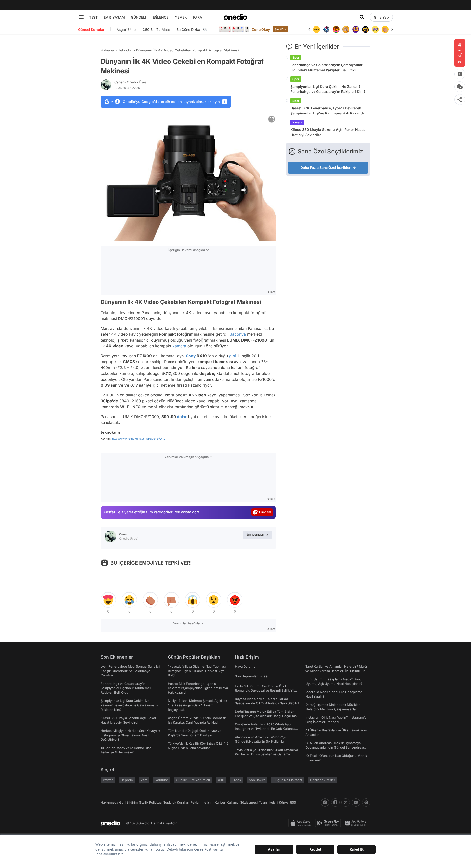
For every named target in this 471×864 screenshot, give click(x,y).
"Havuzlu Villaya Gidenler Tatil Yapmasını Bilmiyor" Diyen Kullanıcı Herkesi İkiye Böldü (198, 670)
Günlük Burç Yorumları (193, 780)
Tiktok (236, 780)
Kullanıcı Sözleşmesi (242, 802)
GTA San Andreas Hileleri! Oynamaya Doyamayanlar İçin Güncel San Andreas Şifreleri (335, 747)
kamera (179, 345)
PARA (197, 17)
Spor (295, 57)
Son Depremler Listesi (251, 676)
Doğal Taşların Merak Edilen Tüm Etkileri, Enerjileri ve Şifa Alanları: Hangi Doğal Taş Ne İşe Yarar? (266, 716)
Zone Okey (261, 29)
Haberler (107, 50)
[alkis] (385, 29)
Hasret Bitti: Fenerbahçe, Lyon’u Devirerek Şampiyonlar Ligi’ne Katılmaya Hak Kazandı (327, 110)
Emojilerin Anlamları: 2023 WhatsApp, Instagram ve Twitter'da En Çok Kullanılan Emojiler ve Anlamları (266, 728)
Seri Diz (280, 29)
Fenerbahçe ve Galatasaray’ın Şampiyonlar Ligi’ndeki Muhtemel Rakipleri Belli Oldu (326, 67)
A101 (221, 780)
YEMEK (181, 17)
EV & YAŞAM (114, 17)
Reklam (195, 802)
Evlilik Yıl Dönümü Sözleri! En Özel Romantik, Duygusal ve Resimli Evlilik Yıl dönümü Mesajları (264, 690)
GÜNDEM (138, 17)
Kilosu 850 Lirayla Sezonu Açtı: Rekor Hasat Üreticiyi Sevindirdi (327, 132)
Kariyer (220, 802)
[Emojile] (365, 29)
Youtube (161, 780)
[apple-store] (301, 823)
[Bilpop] (356, 29)
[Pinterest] (366, 802)
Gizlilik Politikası (150, 802)
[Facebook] (335, 802)
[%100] (316, 29)
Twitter (108, 780)
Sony (191, 355)
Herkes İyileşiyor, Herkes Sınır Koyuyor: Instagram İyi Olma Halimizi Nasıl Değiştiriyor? (130, 735)
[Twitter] (345, 802)
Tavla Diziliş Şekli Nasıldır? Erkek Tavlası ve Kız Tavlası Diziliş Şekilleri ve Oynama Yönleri (266, 754)
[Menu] (81, 17)
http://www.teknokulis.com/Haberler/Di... (138, 438)
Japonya (238, 334)
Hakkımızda (109, 802)
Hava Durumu (245, 666)
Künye (284, 802)
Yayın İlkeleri (268, 802)
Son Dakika (257, 780)
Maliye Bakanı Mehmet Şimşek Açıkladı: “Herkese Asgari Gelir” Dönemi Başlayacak (197, 705)
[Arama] (362, 17)
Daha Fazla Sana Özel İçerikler (326, 167)
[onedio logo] (235, 17)
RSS (293, 802)
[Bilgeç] (346, 29)
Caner (130, 82)
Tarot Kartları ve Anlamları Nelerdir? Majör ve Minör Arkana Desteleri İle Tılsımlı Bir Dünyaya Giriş (336, 670)
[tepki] (108, 600)
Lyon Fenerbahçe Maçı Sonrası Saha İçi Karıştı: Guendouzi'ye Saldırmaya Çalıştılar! (130, 670)
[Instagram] (325, 802)
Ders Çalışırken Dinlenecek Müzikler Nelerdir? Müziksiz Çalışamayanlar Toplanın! (332, 709)
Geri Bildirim (128, 802)
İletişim (208, 802)
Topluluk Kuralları (176, 802)
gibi (232, 355)
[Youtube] (356, 802)
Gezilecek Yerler (322, 780)
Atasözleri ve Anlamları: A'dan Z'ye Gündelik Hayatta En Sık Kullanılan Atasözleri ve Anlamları (261, 741)
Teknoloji (125, 50)
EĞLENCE (160, 17)
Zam (144, 780)
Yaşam (297, 122)
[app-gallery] (356, 823)
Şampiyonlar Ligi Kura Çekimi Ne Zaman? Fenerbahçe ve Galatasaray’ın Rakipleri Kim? (328, 89)
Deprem (127, 780)
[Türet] (336, 29)
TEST (93, 17)
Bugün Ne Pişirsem (287, 780)
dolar (182, 416)
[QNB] (326, 29)
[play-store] (329, 823)
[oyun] (375, 29)
